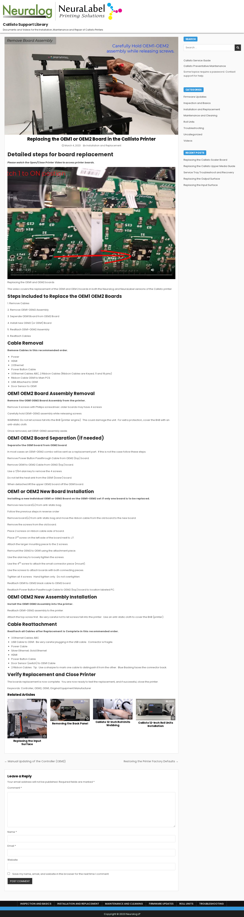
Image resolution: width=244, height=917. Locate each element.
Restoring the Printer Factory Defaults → (151, 761)
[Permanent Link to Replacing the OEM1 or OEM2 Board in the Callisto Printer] (91, 86)
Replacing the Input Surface (27, 742)
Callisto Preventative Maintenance (205, 66)
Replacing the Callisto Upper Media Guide (209, 166)
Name (12, 832)
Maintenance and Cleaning (200, 115)
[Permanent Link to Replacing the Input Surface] (27, 718)
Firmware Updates (195, 97)
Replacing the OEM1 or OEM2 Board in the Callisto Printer (91, 139)
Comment (14, 788)
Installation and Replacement (103, 145)
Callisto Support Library (25, 24)
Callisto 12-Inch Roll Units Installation (155, 724)
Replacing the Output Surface (202, 179)
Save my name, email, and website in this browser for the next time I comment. (60, 874)
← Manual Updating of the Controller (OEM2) (35, 761)
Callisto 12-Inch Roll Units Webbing (113, 723)
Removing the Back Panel (70, 723)
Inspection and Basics (197, 103)
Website (12, 860)
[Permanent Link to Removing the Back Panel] (70, 710)
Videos (188, 141)
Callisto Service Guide (197, 60)
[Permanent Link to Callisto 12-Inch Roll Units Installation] (155, 709)
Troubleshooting (194, 128)
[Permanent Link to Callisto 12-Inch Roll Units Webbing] (112, 709)
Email (11, 846)
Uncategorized (193, 134)
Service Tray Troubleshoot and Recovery (209, 172)
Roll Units (189, 122)
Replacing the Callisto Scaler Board (205, 160)
